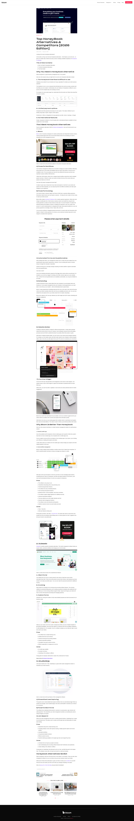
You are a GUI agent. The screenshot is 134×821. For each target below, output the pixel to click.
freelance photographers (58, 127)
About (114, 2)
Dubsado (38, 546)
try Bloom (68, 760)
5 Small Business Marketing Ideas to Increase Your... (43, 794)
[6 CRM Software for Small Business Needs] (57, 787)
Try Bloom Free (128, 2)
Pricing (118, 2)
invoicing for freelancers (50, 199)
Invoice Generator (100, 2)
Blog (123, 2)
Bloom (37, 133)
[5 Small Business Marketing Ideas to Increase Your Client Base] (43, 787)
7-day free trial (54, 513)
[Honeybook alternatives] (56, 20)
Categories (108, 2)
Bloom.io (71, 818)
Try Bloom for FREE (76, 816)
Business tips (39, 35)
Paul (40, 51)
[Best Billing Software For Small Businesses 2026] (70, 787)
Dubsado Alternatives (48, 658)
